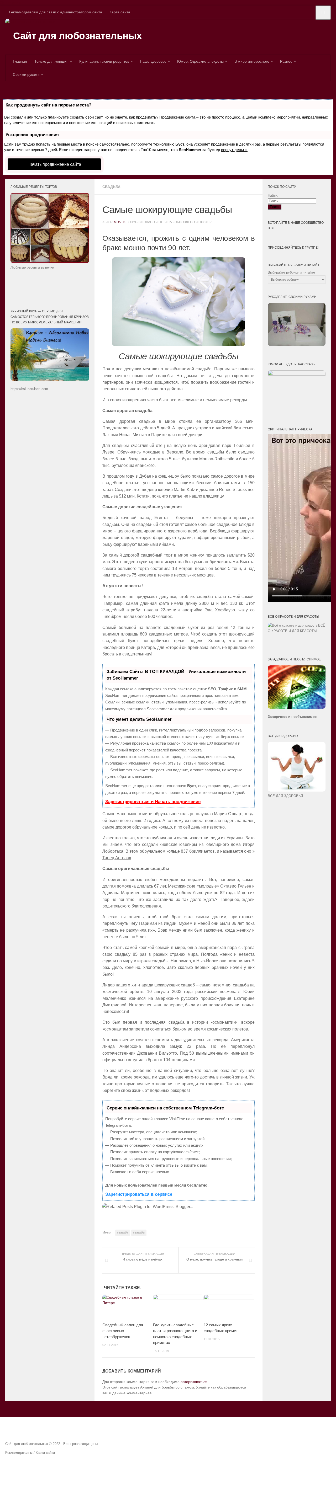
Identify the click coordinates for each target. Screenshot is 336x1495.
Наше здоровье (153, 61)
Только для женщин (51, 61)
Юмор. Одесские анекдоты (200, 61)
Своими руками (26, 74)
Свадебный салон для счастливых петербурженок (122, 1331)
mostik (120, 222)
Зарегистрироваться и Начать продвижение (153, 801)
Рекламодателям (19, 1453)
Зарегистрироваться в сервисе (138, 1194)
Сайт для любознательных (77, 35)
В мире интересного (251, 61)
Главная (20, 61)
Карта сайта (119, 12)
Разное (286, 61)
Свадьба (111, 187)
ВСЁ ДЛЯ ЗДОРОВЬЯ (285, 796)
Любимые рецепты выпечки (32, 267)
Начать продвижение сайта (54, 164)
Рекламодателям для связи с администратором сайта (55, 12)
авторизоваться (194, 1382)
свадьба (122, 1232)
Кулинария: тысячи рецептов (104, 61)
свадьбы (139, 1232)
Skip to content (12, 3)
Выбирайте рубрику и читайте (291, 272)
